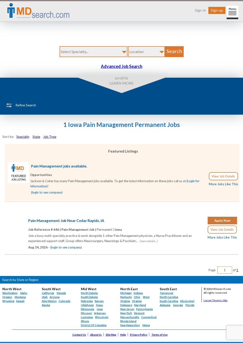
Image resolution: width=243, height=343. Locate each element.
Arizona (55, 296)
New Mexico (49, 300)
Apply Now (222, 220)
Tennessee (166, 292)
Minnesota (87, 309)
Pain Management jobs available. (59, 166)
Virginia (137, 300)
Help (123, 334)
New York (126, 313)
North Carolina (169, 296)
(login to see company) (47, 192)
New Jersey (127, 309)
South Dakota (89, 296)
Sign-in (200, 10)
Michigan (126, 292)
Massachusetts (129, 317)
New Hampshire (130, 325)
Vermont (139, 313)
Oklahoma (87, 305)
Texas (99, 305)
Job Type (49, 137)
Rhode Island (128, 321)
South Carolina (169, 300)
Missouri (86, 313)
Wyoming (8, 300)
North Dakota (89, 292)
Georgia (178, 305)
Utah (45, 296)
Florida (190, 305)
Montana (20, 296)
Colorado (64, 300)
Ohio (137, 296)
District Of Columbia (94, 325)
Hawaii (20, 300)
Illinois (85, 321)
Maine (146, 325)
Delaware (126, 305)
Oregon (7, 296)
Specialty (22, 137)
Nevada (61, 292)
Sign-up (217, 10)
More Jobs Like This (223, 184)
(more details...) (149, 241)
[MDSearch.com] (18, 182)
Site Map (111, 334)
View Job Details (223, 176)
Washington (10, 292)
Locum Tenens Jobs (216, 300)
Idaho (23, 292)
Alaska (46, 305)
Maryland (140, 305)
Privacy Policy (138, 334)
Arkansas (100, 313)
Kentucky (126, 296)
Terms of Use (159, 334)
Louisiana (87, 317)
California (48, 292)
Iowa (100, 309)
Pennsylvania (144, 309)
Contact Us (79, 334)
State (36, 137)
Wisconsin (101, 317)
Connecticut (149, 317)
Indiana (138, 292)
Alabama (165, 305)
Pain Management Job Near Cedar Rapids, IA (66, 220)
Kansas (99, 300)
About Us (96, 334)
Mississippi (187, 300)
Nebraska (87, 300)
